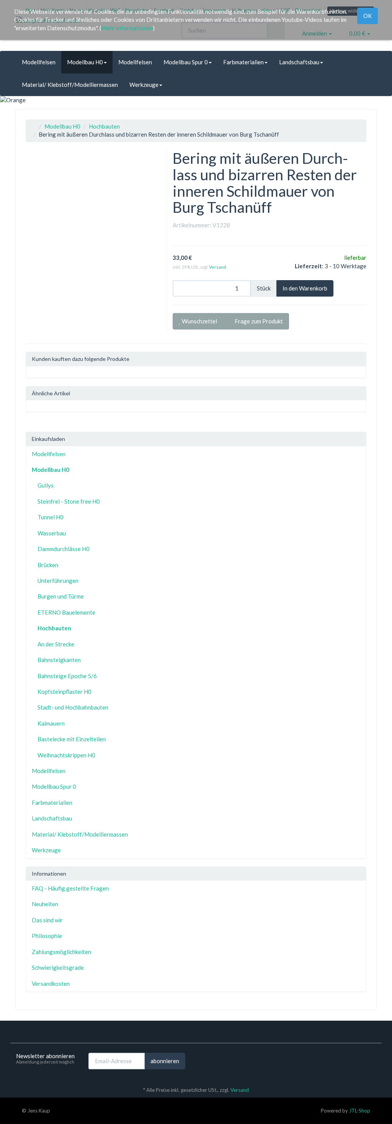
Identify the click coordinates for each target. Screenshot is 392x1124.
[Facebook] (360, 1060)
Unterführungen (58, 580)
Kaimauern (51, 723)
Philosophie (47, 935)
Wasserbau (52, 533)
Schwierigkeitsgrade (58, 967)
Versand (217, 266)
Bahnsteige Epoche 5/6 (67, 675)
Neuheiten (45, 904)
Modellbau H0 (85, 62)
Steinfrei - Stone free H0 (69, 501)
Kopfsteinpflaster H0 (64, 691)
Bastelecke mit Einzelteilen (72, 739)
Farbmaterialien (243, 62)
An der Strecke (56, 644)
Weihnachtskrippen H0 (66, 755)
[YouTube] (372, 1060)
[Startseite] (33, 126)
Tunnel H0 (51, 517)
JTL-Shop (359, 1111)
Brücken (48, 564)
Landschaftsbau (299, 62)
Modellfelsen (39, 62)
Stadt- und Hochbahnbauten (73, 707)
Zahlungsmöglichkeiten (61, 951)
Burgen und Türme (61, 596)
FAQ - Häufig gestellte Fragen (70, 888)
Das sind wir (47, 920)
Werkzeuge (143, 84)
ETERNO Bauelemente (66, 612)
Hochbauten (104, 126)
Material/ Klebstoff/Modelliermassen (70, 84)
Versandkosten (51, 983)
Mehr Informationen (127, 27)
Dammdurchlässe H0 (64, 548)
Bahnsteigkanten (59, 659)
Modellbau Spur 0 (185, 62)
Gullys (46, 485)
